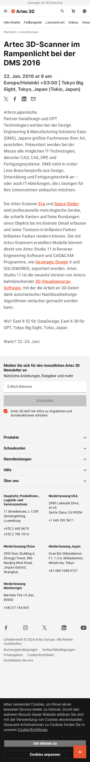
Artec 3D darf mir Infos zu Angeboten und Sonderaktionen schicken (41, 413)
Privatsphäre (13, 655)
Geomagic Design (51, 262)
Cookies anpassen (45, 754)
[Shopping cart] (73, 11)
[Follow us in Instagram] (25, 627)
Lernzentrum (55, 22)
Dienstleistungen (17, 459)
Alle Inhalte (12, 22)
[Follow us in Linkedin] (64, 627)
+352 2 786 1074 (16, 534)
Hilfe (8, 470)
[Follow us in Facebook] (6, 627)
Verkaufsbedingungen (58, 650)
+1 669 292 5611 (61, 520)
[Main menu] (5, 11)
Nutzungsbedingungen (21, 650)
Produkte (11, 437)
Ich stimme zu (45, 743)
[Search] (62, 11)
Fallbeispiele (33, 22)
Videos (73, 22)
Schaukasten (14, 448)
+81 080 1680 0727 (63, 570)
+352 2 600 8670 (16, 528)
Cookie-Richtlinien (40, 655)
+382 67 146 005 (16, 607)
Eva (42, 203)
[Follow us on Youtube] (83, 627)
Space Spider (66, 203)
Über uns (11, 481)
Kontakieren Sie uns (18, 660)
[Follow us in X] (44, 627)
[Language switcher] (84, 11)
